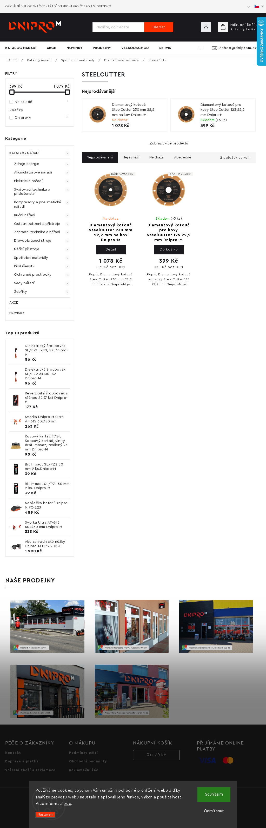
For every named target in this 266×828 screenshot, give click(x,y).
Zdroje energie (26, 164)
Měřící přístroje (26, 249)
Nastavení (45, 814)
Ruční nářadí (24, 215)
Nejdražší (156, 157)
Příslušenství (24, 266)
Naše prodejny (30, 580)
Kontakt (13, 752)
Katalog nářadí (24, 153)
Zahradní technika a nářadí (37, 232)
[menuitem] (23, 47)
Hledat (158, 27)
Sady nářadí (24, 283)
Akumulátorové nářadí (33, 172)
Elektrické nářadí (28, 181)
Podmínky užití (83, 752)
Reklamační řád (84, 770)
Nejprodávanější (100, 157)
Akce (13, 302)
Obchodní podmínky (88, 761)
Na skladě (41, 102)
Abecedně (182, 157)
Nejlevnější (131, 157)
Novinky (17, 313)
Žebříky (20, 292)
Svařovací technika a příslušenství (32, 192)
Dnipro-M (41, 117)
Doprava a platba (22, 761)
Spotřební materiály (31, 258)
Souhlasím (214, 794)
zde (67, 804)
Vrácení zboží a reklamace (30, 770)
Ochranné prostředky (32, 274)
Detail (110, 249)
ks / (156, 755)
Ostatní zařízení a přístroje (37, 224)
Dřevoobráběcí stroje (32, 240)
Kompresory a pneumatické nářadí (37, 204)
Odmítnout (214, 811)
